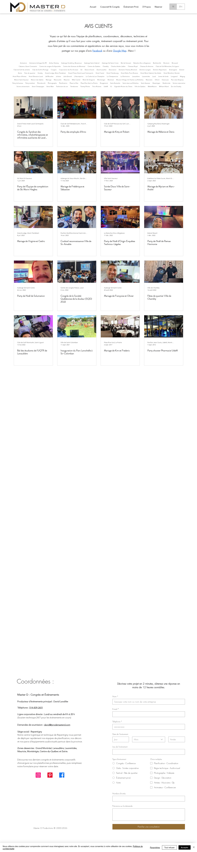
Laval (154, 76)
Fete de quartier (29, 73)
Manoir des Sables (37, 80)
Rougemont (104, 83)
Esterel (181, 70)
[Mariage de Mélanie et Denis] (163, 108)
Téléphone (117, 721)
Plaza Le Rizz (74, 83)
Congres (54, 70)
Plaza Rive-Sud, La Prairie (89, 83)
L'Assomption (78, 76)
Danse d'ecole (89, 70)
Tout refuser (169, 847)
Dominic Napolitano (160, 70)
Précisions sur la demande (122, 806)
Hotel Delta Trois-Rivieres (129, 73)
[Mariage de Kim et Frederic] (120, 326)
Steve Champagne (38, 86)
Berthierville (157, 63)
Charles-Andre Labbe (118, 66)
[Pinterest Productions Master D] (50, 775)
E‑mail (115, 709)
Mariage (48, 80)
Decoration (112, 70)
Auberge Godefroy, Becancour (71, 63)
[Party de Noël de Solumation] (33, 272)
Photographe (52, 83)
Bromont (166, 63)
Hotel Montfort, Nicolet (172, 73)
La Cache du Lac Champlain (95, 76)
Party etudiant (30, 83)
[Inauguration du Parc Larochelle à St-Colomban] (76, 326)
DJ (81, 70)
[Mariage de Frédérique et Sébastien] (76, 162)
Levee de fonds (163, 76)
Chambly (106, 66)
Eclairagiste (173, 70)
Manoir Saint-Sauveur (21, 80)
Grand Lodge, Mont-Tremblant (55, 73)
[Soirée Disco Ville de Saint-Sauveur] (120, 162)
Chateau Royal (133, 66)
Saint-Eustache (115, 83)
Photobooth (41, 83)
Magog (182, 76)
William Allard (164, 86)
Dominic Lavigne (145, 70)
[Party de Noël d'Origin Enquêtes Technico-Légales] (120, 217)
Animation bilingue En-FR (38, 63)
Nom (115, 696)
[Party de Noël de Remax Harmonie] (163, 217)
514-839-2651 (36, 707)
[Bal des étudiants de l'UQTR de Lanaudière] (33, 326)
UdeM (106, 86)
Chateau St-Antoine (146, 66)
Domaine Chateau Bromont (128, 70)
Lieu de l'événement (119, 746)
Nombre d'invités (119, 793)
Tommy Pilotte (85, 86)
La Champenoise (112, 76)
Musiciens (149, 80)
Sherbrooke (166, 83)
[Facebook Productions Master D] (61, 775)
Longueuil (174, 76)
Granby (40, 73)
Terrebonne (74, 86)
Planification (63, 83)
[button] (146, 6)
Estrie (20, 73)
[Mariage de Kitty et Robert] (120, 108)
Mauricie (67, 80)
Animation (23, 63)
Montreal (111, 80)
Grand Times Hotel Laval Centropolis (80, 73)
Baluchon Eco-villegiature (142, 63)
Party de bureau (17, 83)
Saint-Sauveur (145, 83)
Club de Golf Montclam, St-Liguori (167, 66)
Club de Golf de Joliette (22, 70)
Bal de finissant (126, 63)
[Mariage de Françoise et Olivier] (120, 272)
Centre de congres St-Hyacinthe (50, 66)
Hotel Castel (100, 73)
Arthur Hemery (54, 63)
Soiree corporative (179, 83)
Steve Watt (50, 86)
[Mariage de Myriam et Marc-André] (163, 162)
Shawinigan (156, 83)
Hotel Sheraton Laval (36, 76)
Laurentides (146, 76)
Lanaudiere (136, 76)
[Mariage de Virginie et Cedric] (33, 217)
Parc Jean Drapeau (177, 80)
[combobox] (148, 739)
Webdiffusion (152, 86)
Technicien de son (62, 86)
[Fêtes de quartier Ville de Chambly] (163, 272)
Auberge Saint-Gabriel (91, 63)
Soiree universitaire (23, 86)
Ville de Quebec (140, 86)
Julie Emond (67, 76)
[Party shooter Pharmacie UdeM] (163, 326)
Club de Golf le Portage (40, 70)
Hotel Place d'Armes (19, 76)
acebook (97, 50)
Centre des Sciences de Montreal (74, 66)
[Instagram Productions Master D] (38, 775)
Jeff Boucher (49, 76)
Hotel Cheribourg (112, 73)
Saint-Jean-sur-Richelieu (131, 83)
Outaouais (165, 80)
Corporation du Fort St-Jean (68, 70)
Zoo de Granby (176, 86)
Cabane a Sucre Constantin (28, 66)
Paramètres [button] (155, 847)
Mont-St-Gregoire (89, 80)
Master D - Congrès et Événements (38, 694)
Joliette (58, 76)
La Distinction (125, 76)
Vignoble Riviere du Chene (123, 86)
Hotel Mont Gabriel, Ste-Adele (150, 73)
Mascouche (57, 80)
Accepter (184, 847)
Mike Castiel (76, 80)
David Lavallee (101, 70)
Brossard (175, 63)
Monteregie (101, 80)
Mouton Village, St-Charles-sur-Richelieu (129, 80)
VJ (111, 86)
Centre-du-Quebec (94, 66)
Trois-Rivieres (96, 86)
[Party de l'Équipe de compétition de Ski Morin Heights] (33, 162)
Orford (157, 80)
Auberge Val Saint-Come (110, 63)
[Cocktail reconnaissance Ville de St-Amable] (76, 217)
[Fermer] (193, 847)
